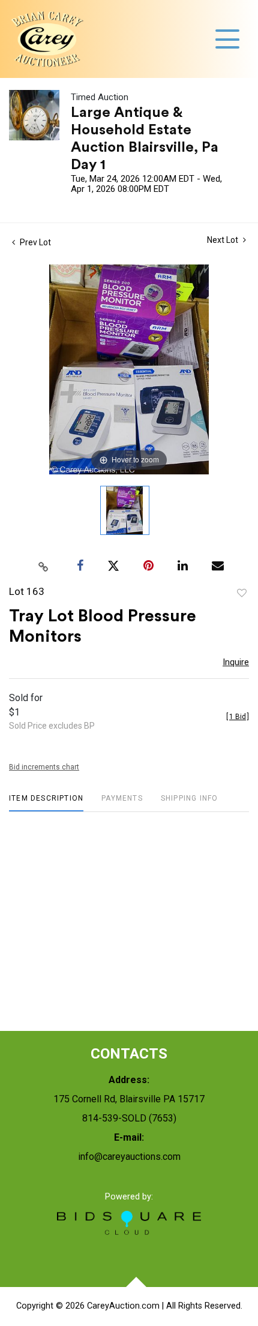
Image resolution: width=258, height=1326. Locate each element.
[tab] (46, 802)
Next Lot (223, 240)
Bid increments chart (44, 767)
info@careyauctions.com (129, 1156)
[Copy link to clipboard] (44, 566)
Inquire (236, 662)
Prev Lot (34, 242)
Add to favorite (242, 593)
